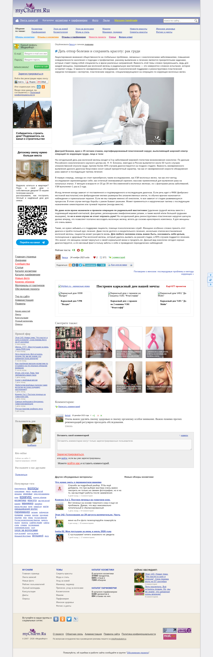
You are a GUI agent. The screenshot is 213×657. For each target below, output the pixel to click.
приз (25, 518)
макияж (17, 504)
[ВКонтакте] (55, 619)
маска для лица (21, 506)
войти (64, 458)
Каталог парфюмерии (27, 274)
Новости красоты (138, 28)
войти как (73, 463)
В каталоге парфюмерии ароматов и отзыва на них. (104, 594)
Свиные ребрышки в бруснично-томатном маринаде (29, 403)
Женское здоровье (165, 28)
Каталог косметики (25, 271)
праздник (18, 518)
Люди (106, 20)
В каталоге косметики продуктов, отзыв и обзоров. (103, 576)
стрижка (23, 525)
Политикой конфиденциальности (27, 93)
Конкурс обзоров (24, 282)
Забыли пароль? (21, 67)
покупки (35, 515)
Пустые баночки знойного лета (29, 409)
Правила (20, 303)
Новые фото (22, 278)
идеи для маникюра (41, 494)
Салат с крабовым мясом (26, 380)
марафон (38, 504)
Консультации (21, 318)
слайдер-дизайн (35, 523)
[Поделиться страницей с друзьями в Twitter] (80, 265)
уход (33, 528)
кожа (16, 497)
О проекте (58, 634)
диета (28, 491)
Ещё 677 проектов (176, 286)
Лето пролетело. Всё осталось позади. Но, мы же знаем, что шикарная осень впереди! (28, 356)
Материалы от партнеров (30, 285)
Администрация (24, 300)
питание (34, 512)
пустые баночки (40, 518)
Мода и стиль (82, 32)
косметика (20, 500)
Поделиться (21, 474)
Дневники (20, 260)
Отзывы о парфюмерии (74, 37)
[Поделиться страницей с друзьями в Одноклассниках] (70, 265)
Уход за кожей (60, 28)
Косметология (60, 32)
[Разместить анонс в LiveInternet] (89, 265)
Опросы (18, 324)
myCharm (27, 570)
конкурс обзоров (39, 497)
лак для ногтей (44, 501)
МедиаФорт (41, 639)
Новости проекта (97, 37)
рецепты (24, 523)
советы (46, 523)
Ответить (69, 426)
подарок (27, 515)
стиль (17, 525)
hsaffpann (31, 445)
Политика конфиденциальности (139, 634)
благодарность (20, 489)
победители (43, 512)
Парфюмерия (38, 32)
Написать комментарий (69, 406)
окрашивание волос (26, 509)
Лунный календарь (24, 321)
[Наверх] (210, 275)
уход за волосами (26, 530)
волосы (33, 488)
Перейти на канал (30, 242)
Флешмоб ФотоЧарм (23, 536)
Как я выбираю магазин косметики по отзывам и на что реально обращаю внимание (31, 365)
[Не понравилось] (98, 415)
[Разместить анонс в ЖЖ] (101, 265)
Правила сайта (112, 634)
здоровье (27, 493)
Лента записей (29, 20)
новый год (38, 506)
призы (30, 518)
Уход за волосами (85, 28)
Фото (95, 20)
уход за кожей (20, 533)
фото (47, 536)
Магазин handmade (125, 20)
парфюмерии (79, 20)
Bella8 (67, 415)
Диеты (18, 314)
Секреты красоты (139, 32)
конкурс (26, 497)
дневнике (89, 44)
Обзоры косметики (24, 37)
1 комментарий (118, 257)
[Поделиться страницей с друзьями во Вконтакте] (73, 265)
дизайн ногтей (37, 491)
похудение (44, 515)
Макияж (106, 28)
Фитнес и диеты (164, 32)
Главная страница (25, 256)
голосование (19, 491)
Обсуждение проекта (27, 289)
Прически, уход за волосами (69, 588)
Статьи (112, 37)
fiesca (72, 44)
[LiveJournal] (75, 619)
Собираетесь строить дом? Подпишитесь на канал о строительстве (30, 136)
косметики (61, 20)
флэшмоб (37, 535)
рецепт (17, 523)
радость (44, 520)
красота (32, 500)
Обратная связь (74, 634)
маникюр (27, 503)
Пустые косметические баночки (27, 520)
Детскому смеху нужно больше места (32, 154)
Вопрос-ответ (126, 37)
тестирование (33, 525)
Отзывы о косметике (48, 37)
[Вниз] (210, 285)
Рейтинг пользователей (33, 584)
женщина (18, 494)
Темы (59, 570)
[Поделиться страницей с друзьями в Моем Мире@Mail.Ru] (77, 265)
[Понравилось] (101, 415)
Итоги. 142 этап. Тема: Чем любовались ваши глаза (27, 374)
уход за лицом (32, 533)
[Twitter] (69, 619)
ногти (45, 506)
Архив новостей (22, 311)
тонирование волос (22, 528)
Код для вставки (119, 265)
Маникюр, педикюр (112, 32)
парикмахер (22, 512)
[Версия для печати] (131, 265)
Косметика (36, 28)
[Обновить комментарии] (210, 280)
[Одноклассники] (62, 619)
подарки (19, 515)
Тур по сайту (22, 296)
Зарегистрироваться (70, 454)
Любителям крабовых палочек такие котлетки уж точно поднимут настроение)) (31, 387)
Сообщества (22, 264)
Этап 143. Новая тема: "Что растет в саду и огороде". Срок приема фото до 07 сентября (31, 340)
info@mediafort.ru (118, 639)
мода (30, 506)
